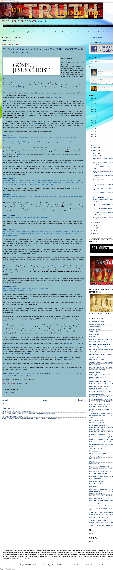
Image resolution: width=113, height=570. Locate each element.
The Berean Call (94, 503)
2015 (93, 128)
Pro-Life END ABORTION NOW (98, 474)
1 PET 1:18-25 (17, 375)
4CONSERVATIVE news (96, 321)
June (94, 228)
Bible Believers (93, 337)
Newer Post (6, 400)
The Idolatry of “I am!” (8, 408)
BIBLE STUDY (38, 26)
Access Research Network (97, 324)
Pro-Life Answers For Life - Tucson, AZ (100, 471)
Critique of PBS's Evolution (97, 359)
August (95, 222)
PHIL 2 (59, 97)
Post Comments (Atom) (16, 404)
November (96, 150)
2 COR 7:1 (33, 373)
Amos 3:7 (92, 326)
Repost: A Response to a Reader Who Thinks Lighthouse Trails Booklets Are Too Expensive (28, 413)
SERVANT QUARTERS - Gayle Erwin (100, 495)
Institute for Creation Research (98, 406)
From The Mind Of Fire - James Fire (99, 404)
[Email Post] (26, 383)
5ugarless (91, 565)
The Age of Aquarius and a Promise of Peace (15, 416)
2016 (93, 126)
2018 (93, 120)
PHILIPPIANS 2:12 (9, 194)
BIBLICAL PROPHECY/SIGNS (52, 26)
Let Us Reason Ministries (96, 420)
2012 (93, 137)
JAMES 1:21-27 (8, 375)
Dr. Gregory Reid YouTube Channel (99, 375)
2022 (93, 109)
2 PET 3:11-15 (27, 375)
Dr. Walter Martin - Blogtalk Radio (99, 386)
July (94, 225)
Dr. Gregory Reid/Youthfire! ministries (100, 381)
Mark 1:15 (42, 21)
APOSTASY (29, 26)
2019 (93, 117)
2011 (92, 139)
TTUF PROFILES (92, 26)
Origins (91, 461)
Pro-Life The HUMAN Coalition (98, 484)
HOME (5, 26)
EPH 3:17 (30, 113)
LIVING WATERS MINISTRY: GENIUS (100, 434)
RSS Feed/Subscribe (95, 37)
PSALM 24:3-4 (7, 373)
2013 (93, 134)
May (94, 230)
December (96, 147)
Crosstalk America (94, 364)
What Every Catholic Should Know (99, 520)
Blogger (104, 565)
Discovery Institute (94, 372)
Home (44, 400)
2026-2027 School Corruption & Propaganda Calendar (18, 411)
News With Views (94, 451)
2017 (93, 123)
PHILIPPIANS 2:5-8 (9, 178)
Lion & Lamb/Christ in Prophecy (98, 425)
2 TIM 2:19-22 (63, 373)
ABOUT (12, 26)
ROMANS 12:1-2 (8, 135)
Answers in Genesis (95, 329)
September (96, 156)
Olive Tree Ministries (95, 456)
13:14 (28, 373)
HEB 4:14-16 (71, 373)
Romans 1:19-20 (109, 83)
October (95, 153)
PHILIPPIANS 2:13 (9, 215)
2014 (93, 131)
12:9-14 (78, 373)
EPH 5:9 (38, 123)
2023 (93, 106)
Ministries (95, 326)
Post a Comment (10, 392)
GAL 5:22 (30, 123)
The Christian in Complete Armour (99, 506)
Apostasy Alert (93, 331)
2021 (93, 112)
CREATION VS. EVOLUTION (68, 26)
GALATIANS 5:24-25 (9, 286)
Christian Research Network (97, 352)
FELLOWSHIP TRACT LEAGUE (99, 396)
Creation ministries (94, 357)
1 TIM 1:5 (55, 373)
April (94, 233)
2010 (93, 142)
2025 (93, 100)
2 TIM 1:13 (26, 353)
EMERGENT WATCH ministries (98, 389)
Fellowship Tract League (96, 394)
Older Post (82, 400)
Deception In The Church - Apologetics (100, 367)
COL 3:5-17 (48, 373)
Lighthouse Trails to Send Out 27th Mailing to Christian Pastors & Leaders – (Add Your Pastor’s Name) (32, 418)
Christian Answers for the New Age (99, 344)
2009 (93, 145)
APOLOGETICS (20, 26)
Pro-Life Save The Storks (96, 481)
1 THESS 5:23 (9, 103)
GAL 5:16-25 (41, 373)
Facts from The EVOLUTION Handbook (101, 391)
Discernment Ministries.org (97, 369)
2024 (93, 103)
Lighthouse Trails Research (97, 422)
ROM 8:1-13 (22, 373)
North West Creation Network (97, 453)
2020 (93, 114)
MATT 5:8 (15, 373)
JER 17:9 (53, 115)
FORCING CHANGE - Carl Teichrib (99, 401)
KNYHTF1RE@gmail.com (66, 359)
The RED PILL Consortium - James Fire (101, 512)
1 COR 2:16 (20, 154)
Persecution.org (94, 463)
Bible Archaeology (94, 334)
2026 (93, 98)
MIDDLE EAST (81, 26)
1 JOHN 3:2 (20, 87)
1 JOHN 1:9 (67, 162)
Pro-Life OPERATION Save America (100, 479)
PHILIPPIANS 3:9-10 (9, 229)
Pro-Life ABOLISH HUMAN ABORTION (101, 466)
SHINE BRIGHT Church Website (99, 498)
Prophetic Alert (93, 486)
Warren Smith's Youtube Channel (99, 517)
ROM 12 (51, 97)
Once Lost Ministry (94, 458)
